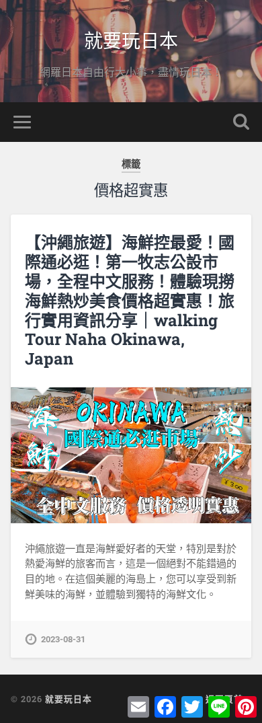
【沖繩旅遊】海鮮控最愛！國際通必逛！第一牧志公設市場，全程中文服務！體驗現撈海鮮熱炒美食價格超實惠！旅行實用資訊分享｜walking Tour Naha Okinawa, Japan (129, 300)
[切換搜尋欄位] (241, 122)
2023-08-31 (63, 639)
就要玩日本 (131, 40)
